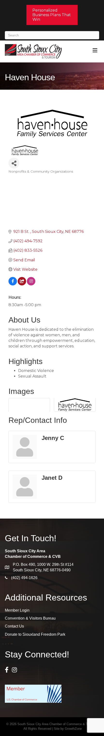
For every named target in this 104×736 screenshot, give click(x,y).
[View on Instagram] (31, 284)
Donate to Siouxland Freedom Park (35, 634)
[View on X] (22, 284)
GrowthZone (73, 728)
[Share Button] (13, 163)
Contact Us (14, 626)
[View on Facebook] (12, 284)
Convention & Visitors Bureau (30, 618)
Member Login (17, 610)
